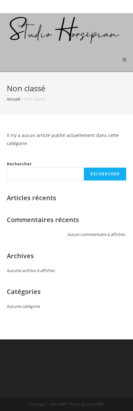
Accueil (13, 99)
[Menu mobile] (125, 60)
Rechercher (19, 164)
